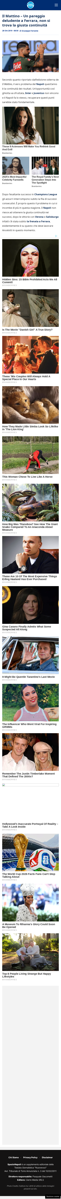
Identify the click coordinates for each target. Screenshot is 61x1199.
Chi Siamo (13, 1157)
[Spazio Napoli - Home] (30, 5)
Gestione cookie (52, 1196)
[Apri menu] (56, 5)
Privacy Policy (30, 1157)
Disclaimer (47, 1157)
